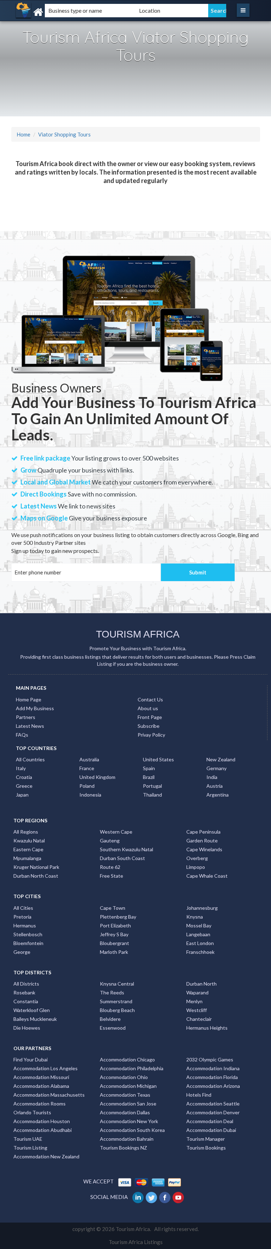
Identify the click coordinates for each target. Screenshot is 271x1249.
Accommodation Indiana (213, 1068)
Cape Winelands (204, 849)
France (86, 768)
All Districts (26, 984)
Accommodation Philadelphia (131, 1068)
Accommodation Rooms (39, 1104)
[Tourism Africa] (52, 12)
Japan (22, 795)
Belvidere (110, 1019)
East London (200, 943)
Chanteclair (199, 1019)
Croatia (24, 777)
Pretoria (22, 917)
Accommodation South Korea (132, 1130)
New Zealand (220, 759)
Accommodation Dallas (125, 1112)
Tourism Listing (30, 1148)
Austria (214, 786)
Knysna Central (117, 984)
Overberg (197, 858)
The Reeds (112, 992)
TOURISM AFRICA (138, 634)
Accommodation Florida (212, 1077)
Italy (21, 768)
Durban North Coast (35, 876)
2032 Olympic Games (209, 1059)
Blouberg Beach (117, 1010)
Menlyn (194, 1001)
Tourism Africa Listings (136, 1242)
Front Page (150, 717)
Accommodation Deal (209, 1121)
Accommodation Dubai (211, 1130)
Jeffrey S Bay (114, 934)
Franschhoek (200, 952)
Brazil (149, 777)
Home (23, 134)
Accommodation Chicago (127, 1059)
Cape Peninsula (203, 832)
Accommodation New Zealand (46, 1156)
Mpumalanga (27, 858)
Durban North (201, 984)
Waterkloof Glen (31, 1010)
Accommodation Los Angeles (45, 1068)
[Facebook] (165, 1197)
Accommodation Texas (125, 1095)
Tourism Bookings (206, 1148)
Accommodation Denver (213, 1112)
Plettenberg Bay (118, 917)
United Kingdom (97, 777)
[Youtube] (179, 1197)
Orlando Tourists (32, 1112)
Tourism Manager (205, 1139)
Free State (111, 876)
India (211, 777)
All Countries (30, 759)
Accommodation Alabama (41, 1086)
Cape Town (112, 908)
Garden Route (202, 840)
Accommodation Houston (41, 1121)
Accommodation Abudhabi (42, 1130)
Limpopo (195, 867)
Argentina (217, 795)
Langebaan (198, 934)
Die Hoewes (26, 1028)
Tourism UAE (27, 1139)
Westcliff (196, 1010)
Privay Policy (151, 735)
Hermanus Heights (207, 1028)
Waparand (197, 992)
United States (158, 759)
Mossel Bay (198, 925)
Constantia (25, 1001)
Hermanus (24, 925)
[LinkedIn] (138, 1197)
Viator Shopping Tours (64, 134)
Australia (89, 759)
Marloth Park (114, 952)
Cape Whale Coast (207, 876)
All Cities (23, 908)
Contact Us (150, 699)
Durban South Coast (122, 858)
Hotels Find (198, 1095)
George (21, 952)
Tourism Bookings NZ (123, 1148)
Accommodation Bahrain (126, 1139)
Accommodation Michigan (128, 1086)
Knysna (194, 917)
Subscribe (148, 726)
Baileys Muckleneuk (35, 1019)
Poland (87, 786)
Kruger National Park (36, 867)
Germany (216, 768)
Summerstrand (116, 1001)
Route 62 (110, 867)
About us (148, 708)
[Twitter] (152, 1197)
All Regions (25, 832)
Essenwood (113, 1028)
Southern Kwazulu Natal (126, 849)
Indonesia (90, 795)
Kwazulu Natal (29, 840)
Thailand (152, 795)
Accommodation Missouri (41, 1077)
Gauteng (110, 840)
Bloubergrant (114, 943)
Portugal (152, 786)
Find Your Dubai (30, 1059)
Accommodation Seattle (213, 1104)
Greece (24, 786)
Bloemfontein (28, 943)
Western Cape (116, 832)
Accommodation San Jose (128, 1104)
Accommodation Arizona (213, 1086)
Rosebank (24, 992)
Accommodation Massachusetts (49, 1095)
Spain (149, 768)
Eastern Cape (28, 849)
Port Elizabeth (115, 925)
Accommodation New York (129, 1121)
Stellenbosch (27, 934)
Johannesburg (202, 908)
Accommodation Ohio (124, 1077)
